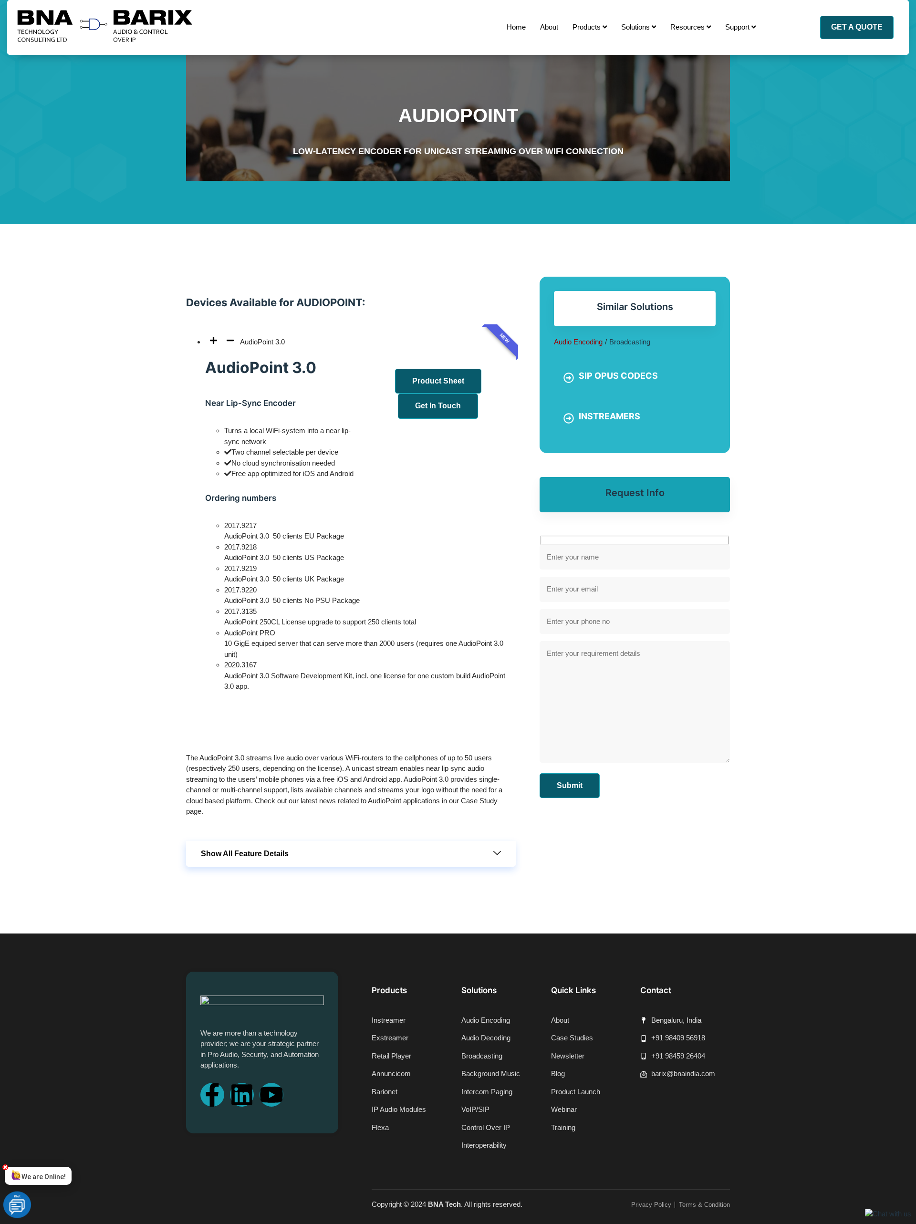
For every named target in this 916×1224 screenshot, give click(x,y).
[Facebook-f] (212, 1095)
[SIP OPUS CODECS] (568, 378)
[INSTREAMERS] (568, 418)
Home (516, 27)
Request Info (635, 492)
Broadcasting (629, 342)
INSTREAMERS (609, 416)
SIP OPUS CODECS (618, 376)
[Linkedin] (242, 1095)
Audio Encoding (578, 342)
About (549, 27)
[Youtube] (271, 1095)
